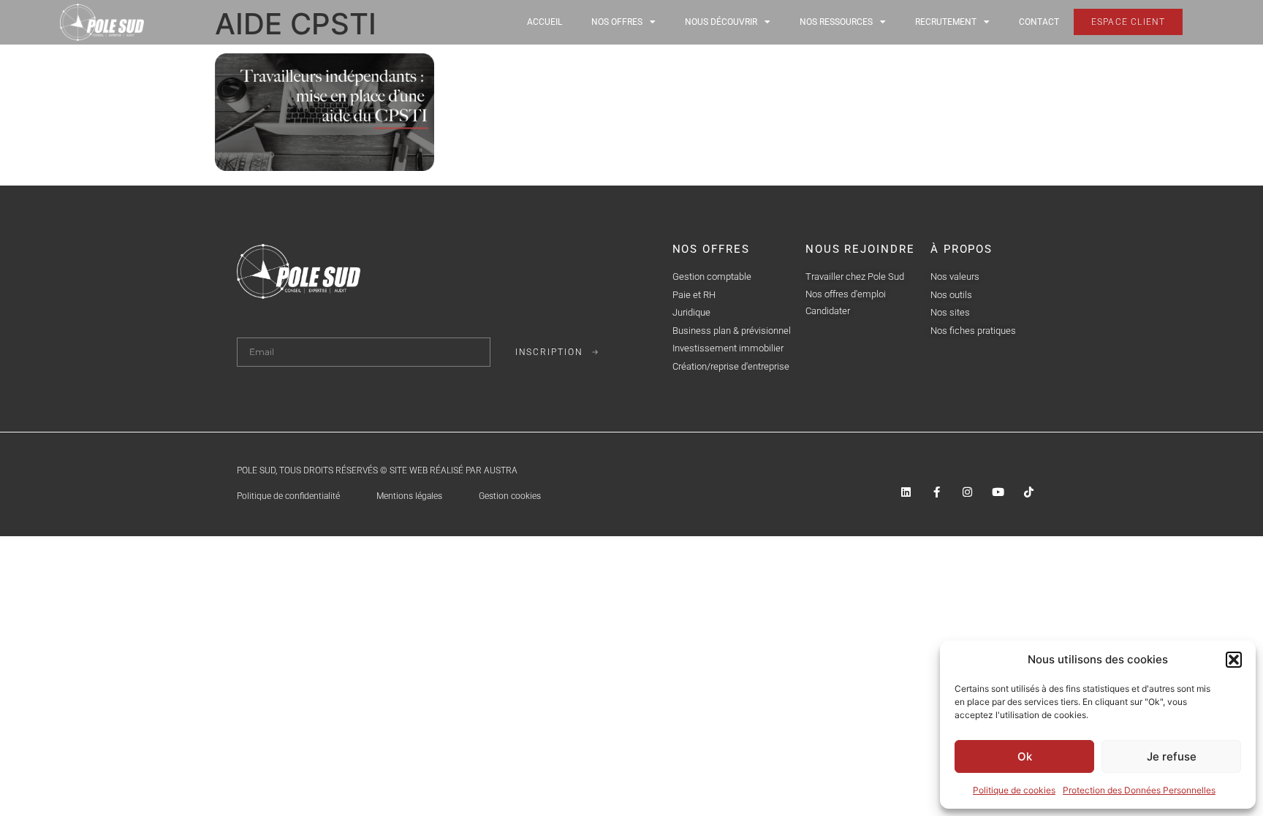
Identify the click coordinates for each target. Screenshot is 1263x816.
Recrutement (945, 22)
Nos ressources (836, 22)
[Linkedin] (906, 492)
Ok (1024, 756)
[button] (1233, 659)
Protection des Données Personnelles (1139, 790)
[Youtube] (998, 492)
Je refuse (1171, 756)
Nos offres (616, 22)
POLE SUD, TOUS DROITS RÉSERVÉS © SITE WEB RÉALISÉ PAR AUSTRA (377, 470)
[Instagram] (967, 492)
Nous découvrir (721, 22)
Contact (1039, 22)
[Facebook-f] (937, 492)
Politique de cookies (1014, 790)
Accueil (544, 22)
